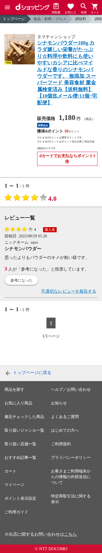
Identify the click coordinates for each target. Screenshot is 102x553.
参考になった (21, 280)
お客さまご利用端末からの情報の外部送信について (71, 477)
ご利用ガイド (16, 512)
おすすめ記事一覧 (20, 457)
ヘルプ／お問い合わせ (71, 389)
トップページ (14, 19)
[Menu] (7, 7)
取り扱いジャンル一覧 (24, 430)
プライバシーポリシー (71, 457)
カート (10, 471)
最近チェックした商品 (24, 417)
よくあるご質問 (65, 417)
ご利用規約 (61, 444)
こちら (70, 534)
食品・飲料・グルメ (50, 19)
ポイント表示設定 (20, 498)
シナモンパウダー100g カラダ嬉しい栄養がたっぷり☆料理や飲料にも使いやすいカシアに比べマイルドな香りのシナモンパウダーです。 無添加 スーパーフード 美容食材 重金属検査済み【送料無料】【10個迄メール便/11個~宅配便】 (67, 72)
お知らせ (59, 403)
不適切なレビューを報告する (68, 291)
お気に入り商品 (18, 403)
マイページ (14, 485)
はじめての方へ (65, 430)
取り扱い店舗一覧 (20, 444)
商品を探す (14, 389)
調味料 (80, 19)
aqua (34, 242)
